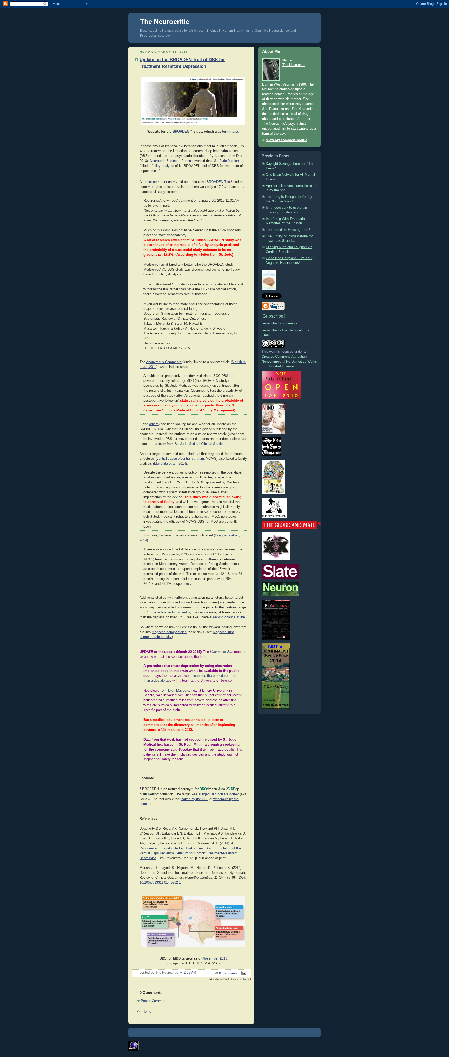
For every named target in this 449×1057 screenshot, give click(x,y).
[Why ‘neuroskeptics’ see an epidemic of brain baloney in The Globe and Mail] (291, 528)
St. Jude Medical (227, 161)
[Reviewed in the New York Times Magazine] (271, 455)
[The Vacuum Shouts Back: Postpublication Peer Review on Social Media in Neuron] (280, 595)
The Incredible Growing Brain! (288, 230)
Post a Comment (153, 1001)
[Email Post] (243, 973)
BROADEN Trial (219, 182)
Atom (247, 978)
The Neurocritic (164, 21)
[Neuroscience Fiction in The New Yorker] (274, 516)
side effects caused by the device (182, 612)
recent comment (155, 182)
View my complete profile (286, 140)
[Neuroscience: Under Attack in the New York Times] (273, 493)
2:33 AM (190, 972)
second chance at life (229, 617)
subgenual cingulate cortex (219, 794)
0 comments (228, 973)
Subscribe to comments (280, 323)
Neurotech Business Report (170, 161)
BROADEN (181, 131)
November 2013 (214, 958)
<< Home (144, 1011)
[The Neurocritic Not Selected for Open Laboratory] (281, 398)
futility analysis (162, 166)
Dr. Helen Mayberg (175, 690)
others (154, 424)
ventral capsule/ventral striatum (180, 459)
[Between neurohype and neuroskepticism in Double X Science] (276, 559)
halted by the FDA (194, 799)
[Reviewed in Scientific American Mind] (273, 433)
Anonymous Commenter (164, 362)
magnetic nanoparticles (169, 632)
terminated (230, 131)
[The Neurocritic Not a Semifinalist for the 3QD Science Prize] (276, 708)
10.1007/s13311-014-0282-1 (160, 882)
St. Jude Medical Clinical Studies (199, 444)
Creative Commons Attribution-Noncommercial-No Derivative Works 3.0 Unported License (289, 361)
